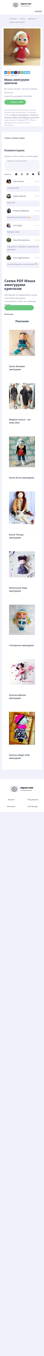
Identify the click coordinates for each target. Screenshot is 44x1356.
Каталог (11, 799)
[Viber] (18, 72)
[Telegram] (28, 72)
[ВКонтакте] (5, 72)
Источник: (8, 92)
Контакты (11, 806)
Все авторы (33, 806)
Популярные (32, 799)
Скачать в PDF (16, 102)
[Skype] (25, 72)
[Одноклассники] (9, 72)
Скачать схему (19, 307)
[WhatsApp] (22, 72)
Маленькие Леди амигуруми (18, 589)
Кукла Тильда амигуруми (16, 536)
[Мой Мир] (12, 72)
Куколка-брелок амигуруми (17, 696)
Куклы (7, 76)
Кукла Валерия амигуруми (17, 368)
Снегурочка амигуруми (21, 645)
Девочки (14, 76)
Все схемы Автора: (12, 89)
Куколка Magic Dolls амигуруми (19, 756)
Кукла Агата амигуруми (21, 477)
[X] (15, 72)
